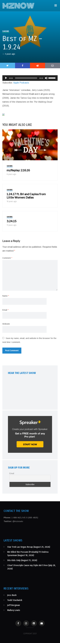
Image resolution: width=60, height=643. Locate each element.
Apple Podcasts (21, 83)
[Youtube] (34, 623)
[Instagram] (26, 623)
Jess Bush (11, 595)
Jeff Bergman (13, 605)
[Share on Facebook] (22, 65)
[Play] (6, 78)
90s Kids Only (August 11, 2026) (22, 560)
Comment (7, 258)
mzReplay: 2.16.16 (18, 170)
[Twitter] (7, 65)
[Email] (42, 623)
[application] (30, 78)
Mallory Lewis (13, 610)
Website (6, 324)
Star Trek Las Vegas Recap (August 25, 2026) (28, 547)
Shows (5, 31)
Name (5, 296)
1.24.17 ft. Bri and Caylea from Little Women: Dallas (26, 195)
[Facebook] (18, 623)
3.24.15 (11, 221)
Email (5, 310)
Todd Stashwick (14, 600)
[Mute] (46, 78)
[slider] (52, 77)
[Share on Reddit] (37, 65)
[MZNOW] (18, 5)
